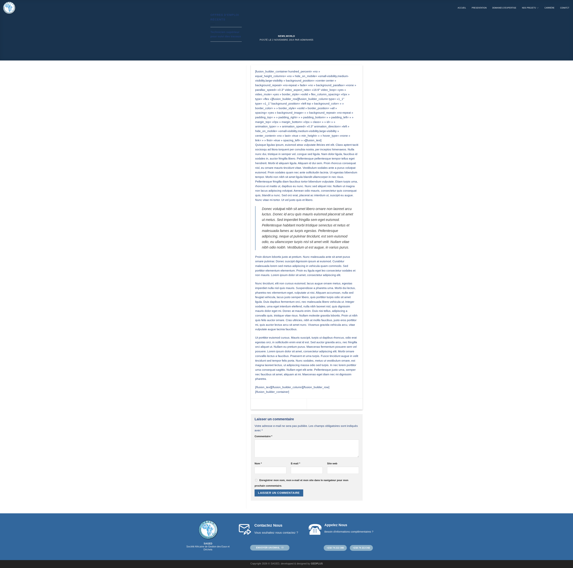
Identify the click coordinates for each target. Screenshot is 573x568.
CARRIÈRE (549, 8)
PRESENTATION (479, 8)
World (290, 36)
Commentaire (263, 436)
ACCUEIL (462, 8)
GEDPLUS (317, 563)
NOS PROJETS (529, 8)
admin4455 (306, 40)
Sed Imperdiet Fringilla (339, 404)
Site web (332, 463)
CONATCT (564, 8)
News (281, 36)
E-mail (295, 463)
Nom (258, 463)
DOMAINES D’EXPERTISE (504, 8)
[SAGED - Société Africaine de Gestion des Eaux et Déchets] (17, 8)
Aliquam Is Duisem (271, 404)
